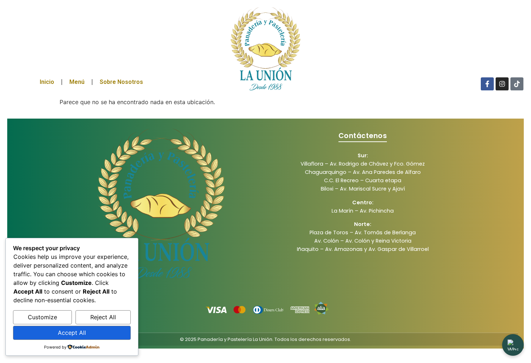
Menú (77, 81)
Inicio (47, 81)
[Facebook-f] (487, 83)
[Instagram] (502, 83)
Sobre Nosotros (121, 81)
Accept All (72, 332)
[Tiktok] (516, 83)
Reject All (103, 317)
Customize (42, 317)
